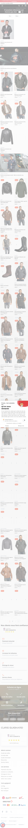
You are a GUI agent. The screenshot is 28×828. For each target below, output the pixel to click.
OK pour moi (21, 425)
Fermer (7, 425)
